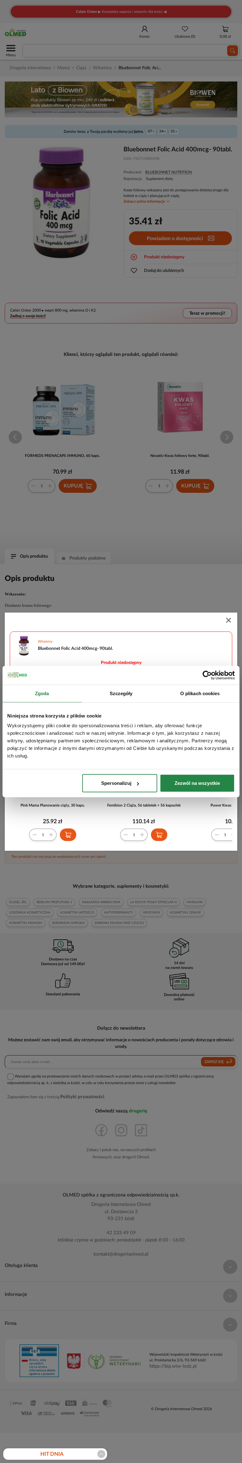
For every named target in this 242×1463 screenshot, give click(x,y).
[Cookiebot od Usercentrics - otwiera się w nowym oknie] (207, 675)
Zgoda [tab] (42, 693)
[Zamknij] (229, 620)
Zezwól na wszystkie (197, 783)
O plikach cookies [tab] (200, 693)
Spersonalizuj (116, 783)
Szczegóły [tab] (121, 693)
